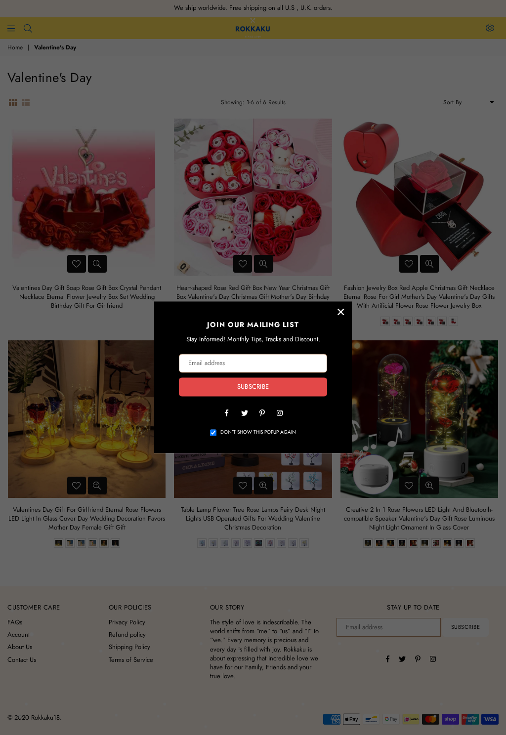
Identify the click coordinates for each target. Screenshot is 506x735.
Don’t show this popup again (258, 432)
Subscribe (253, 387)
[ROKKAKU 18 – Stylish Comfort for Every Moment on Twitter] (244, 412)
